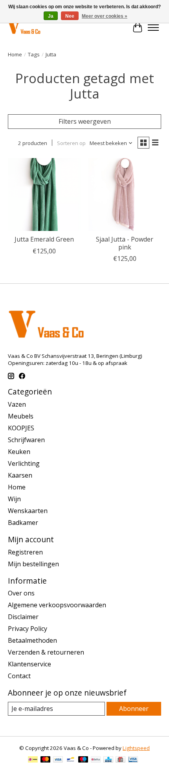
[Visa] (58, 760)
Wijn (14, 499)
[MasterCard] (45, 760)
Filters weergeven (85, 121)
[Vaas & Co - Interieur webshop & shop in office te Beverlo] (24, 27)
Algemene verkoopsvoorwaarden (57, 605)
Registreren (25, 552)
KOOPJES (21, 428)
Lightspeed (136, 748)
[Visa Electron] (133, 760)
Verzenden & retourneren (46, 652)
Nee (69, 16)
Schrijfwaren (26, 439)
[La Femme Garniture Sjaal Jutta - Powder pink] (124, 194)
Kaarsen (20, 475)
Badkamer (23, 522)
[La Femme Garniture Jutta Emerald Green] (44, 194)
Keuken (19, 451)
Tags (34, 54)
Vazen (17, 404)
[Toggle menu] (153, 27)
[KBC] (108, 760)
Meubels (20, 416)
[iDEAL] (33, 760)
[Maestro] (83, 760)
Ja (50, 16)
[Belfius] (96, 760)
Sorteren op (71, 143)
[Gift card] (120, 760)
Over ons (21, 593)
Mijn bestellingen (33, 564)
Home (15, 54)
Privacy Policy (27, 628)
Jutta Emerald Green (44, 239)
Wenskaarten (28, 510)
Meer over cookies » (104, 16)
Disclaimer (23, 616)
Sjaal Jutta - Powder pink (124, 243)
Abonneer (134, 708)
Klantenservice (29, 664)
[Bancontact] (70, 760)
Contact (19, 676)
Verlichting (24, 463)
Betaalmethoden (32, 640)
